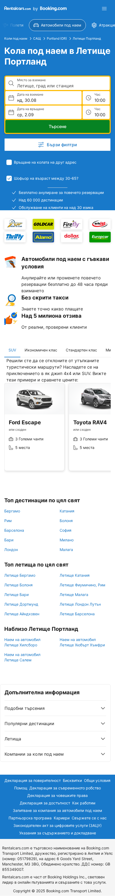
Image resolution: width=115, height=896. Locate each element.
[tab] (12, 350)
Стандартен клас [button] (81, 350)
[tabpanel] (57, 418)
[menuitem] (57, 25)
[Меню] (104, 8)
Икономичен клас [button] (41, 350)
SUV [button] (12, 350)
